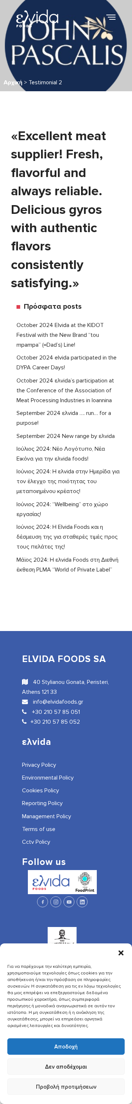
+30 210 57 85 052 (55, 722)
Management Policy (46, 816)
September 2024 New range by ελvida (65, 436)
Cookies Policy (40, 790)
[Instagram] (55, 901)
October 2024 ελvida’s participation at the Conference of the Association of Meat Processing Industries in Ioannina (65, 390)
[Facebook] (42, 901)
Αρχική (13, 82)
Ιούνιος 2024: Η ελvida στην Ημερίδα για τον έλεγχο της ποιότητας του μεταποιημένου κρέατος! (68, 481)
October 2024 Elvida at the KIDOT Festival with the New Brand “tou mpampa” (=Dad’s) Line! (60, 335)
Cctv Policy (36, 842)
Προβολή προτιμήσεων (66, 1087)
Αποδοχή (66, 1046)
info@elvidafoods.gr (57, 701)
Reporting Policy (42, 803)
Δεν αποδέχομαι (66, 1066)
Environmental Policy (48, 777)
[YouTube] (68, 901)
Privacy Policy (39, 765)
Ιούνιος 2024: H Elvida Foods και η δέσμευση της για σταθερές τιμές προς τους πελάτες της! (67, 536)
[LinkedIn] (82, 901)
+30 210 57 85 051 (55, 712)
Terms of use (38, 829)
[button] (121, 952)
